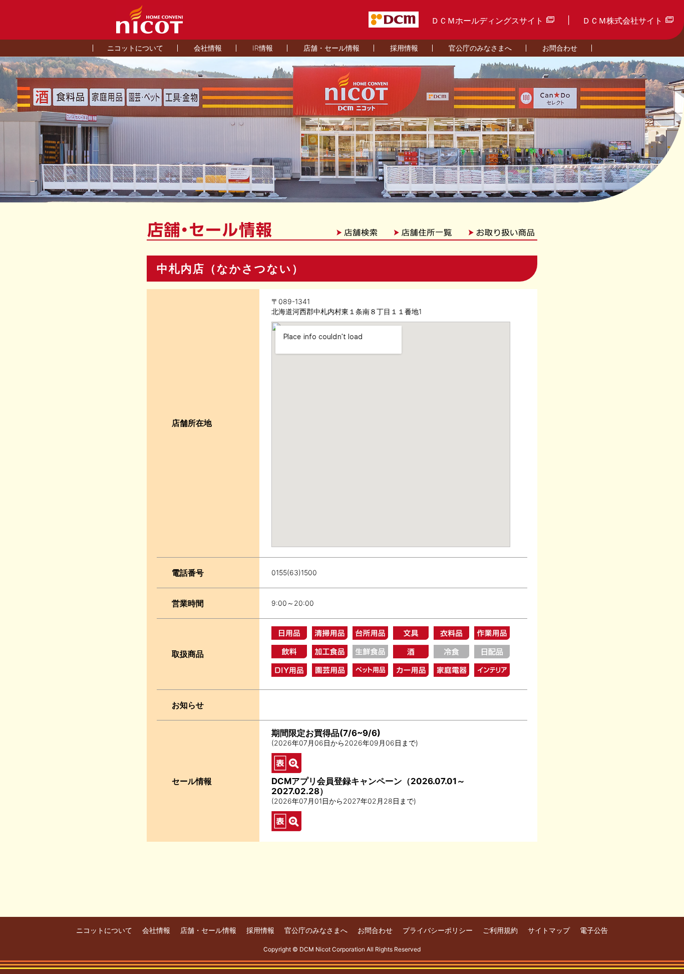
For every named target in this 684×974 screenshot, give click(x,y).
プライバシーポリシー (438, 930)
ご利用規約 (500, 930)
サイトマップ (549, 930)
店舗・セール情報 (208, 930)
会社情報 (156, 930)
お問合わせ (375, 930)
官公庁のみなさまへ (316, 930)
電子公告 (594, 930)
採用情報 (260, 930)
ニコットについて (104, 930)
